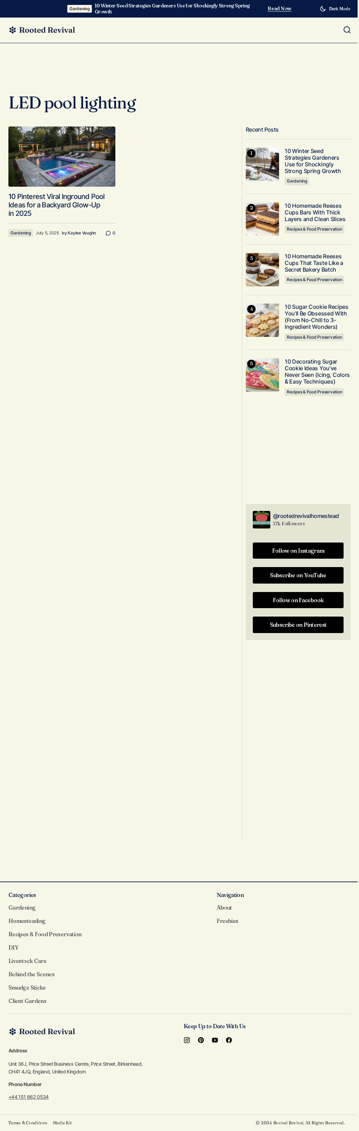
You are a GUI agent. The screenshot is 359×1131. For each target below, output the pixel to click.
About (224, 907)
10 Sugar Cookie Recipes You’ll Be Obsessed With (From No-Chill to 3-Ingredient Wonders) (316, 317)
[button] (335, 8)
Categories (22, 894)
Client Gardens (27, 1000)
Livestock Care (27, 960)
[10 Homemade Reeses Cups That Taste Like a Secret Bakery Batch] (262, 269)
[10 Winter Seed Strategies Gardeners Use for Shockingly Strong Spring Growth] (262, 164)
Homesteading (26, 920)
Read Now (279, 9)
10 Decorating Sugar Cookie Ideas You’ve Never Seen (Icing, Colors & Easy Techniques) (317, 371)
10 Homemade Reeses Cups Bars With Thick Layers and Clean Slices (315, 212)
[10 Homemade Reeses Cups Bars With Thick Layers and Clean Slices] (262, 219)
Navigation (230, 894)
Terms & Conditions (27, 1122)
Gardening (79, 8)
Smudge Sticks (27, 987)
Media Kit (62, 1122)
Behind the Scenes (31, 974)
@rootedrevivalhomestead (306, 515)
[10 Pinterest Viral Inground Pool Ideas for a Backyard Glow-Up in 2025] (61, 156)
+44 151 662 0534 (28, 1097)
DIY (13, 947)
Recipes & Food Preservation (314, 229)
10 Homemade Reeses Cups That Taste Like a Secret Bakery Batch (314, 263)
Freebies (227, 920)
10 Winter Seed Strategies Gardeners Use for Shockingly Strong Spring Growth (172, 9)
